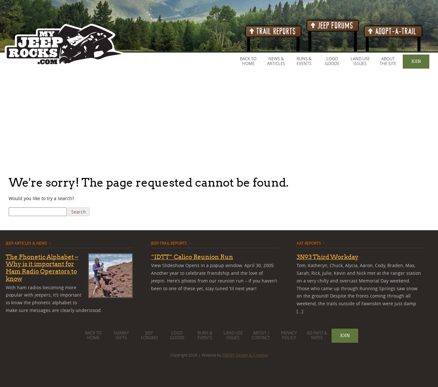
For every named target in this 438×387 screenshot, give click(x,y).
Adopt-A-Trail (395, 31)
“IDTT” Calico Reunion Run (192, 257)
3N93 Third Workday (327, 257)
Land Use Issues (360, 61)
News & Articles (276, 61)
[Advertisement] (192, 121)
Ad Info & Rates (317, 335)
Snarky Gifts (121, 335)
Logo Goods (332, 61)
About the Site (388, 61)
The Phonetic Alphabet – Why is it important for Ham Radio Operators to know (42, 267)
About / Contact (261, 335)
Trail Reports (275, 31)
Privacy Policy (289, 335)
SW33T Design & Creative (245, 355)
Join (416, 61)
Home (248, 63)
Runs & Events (304, 61)
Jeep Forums (334, 25)
